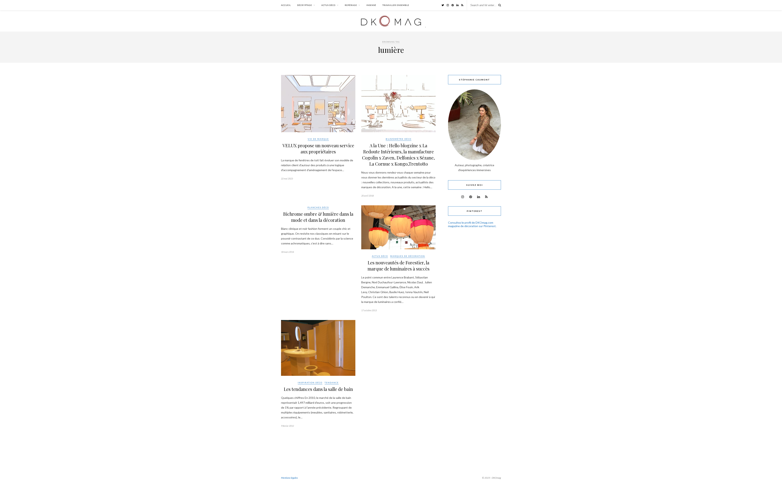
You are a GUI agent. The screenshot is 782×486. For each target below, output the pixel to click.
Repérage (351, 5)
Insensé (371, 5)
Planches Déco (318, 207)
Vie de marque (318, 139)
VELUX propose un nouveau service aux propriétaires (318, 148)
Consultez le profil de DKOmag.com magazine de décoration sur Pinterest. (472, 224)
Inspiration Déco (310, 382)
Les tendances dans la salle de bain (318, 389)
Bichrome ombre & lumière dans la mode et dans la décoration (318, 217)
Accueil (286, 5)
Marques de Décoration (407, 256)
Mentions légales (289, 477)
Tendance (332, 382)
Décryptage (304, 5)
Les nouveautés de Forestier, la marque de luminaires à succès (398, 265)
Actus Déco (328, 5)
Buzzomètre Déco (398, 139)
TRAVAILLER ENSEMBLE (395, 5)
